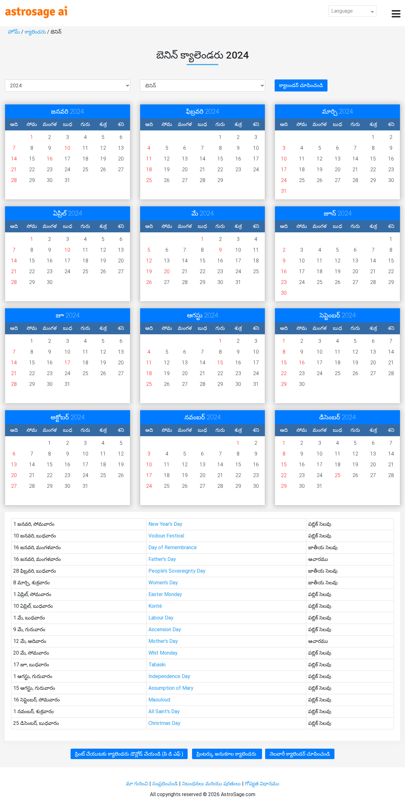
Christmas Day (164, 723)
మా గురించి (137, 784)
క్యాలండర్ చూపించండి (301, 85)
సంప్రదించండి (165, 784)
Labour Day (160, 618)
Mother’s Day (163, 641)
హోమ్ (14, 32)
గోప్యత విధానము (262, 784)
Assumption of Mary (170, 688)
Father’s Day (162, 559)
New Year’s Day (165, 524)
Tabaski (156, 665)
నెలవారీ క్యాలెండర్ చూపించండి (300, 754)
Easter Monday (165, 594)
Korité (155, 606)
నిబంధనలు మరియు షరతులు (212, 784)
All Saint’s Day (164, 711)
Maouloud (159, 700)
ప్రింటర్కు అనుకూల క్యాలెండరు (227, 754)
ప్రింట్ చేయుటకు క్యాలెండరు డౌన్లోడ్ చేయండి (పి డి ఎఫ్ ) (129, 754)
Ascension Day (164, 629)
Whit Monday (163, 653)
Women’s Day (163, 583)
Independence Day (169, 676)
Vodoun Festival (166, 536)
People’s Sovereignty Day (176, 571)
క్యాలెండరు (36, 32)
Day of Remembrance (172, 547)
